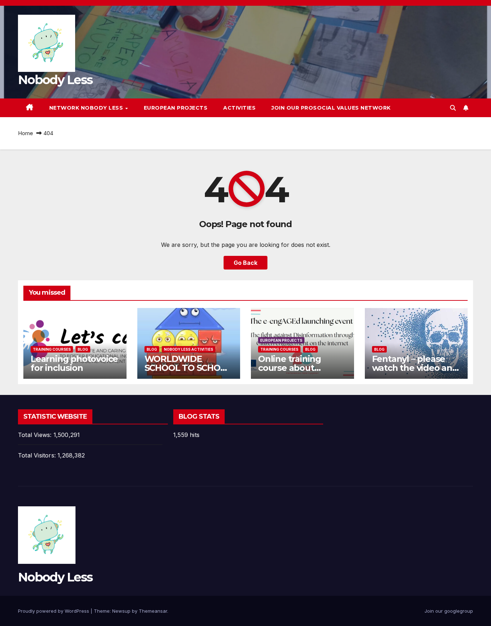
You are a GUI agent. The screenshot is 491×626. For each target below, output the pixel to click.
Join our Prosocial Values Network (331, 108)
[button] (453, 107)
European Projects (176, 108)
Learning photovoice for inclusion (74, 363)
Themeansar (153, 611)
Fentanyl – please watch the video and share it (415, 368)
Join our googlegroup (449, 611)
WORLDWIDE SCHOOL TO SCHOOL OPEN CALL (188, 368)
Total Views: (36, 434)
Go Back (245, 262)
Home (25, 133)
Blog (83, 349)
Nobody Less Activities (188, 349)
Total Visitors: (38, 455)
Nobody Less (55, 79)
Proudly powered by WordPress (54, 611)
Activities (239, 108)
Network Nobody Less (87, 108)
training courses (52, 349)
